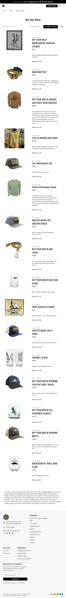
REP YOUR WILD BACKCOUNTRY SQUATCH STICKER (43, 43)
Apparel (32, 529)
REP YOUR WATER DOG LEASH (42, 250)
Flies (31, 521)
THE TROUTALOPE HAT (42, 163)
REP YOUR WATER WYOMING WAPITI (45, 434)
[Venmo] (61, 594)
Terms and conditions (24, 558)
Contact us (6, 553)
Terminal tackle (34, 526)
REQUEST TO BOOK (52, 6)
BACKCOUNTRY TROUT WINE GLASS (45, 465)
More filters (51, 26)
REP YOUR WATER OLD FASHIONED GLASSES (42, 411)
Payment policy (22, 556)
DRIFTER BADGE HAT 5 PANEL (42, 332)
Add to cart (35, 61)
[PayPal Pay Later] (58, 594)
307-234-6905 (9, 527)
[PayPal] (54, 594)
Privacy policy (22, 553)
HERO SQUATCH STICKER (43, 307)
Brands (11, 11)
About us (6, 550)
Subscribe (15, 579)
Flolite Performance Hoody (44, 187)
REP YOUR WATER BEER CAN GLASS (45, 281)
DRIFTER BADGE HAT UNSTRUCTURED (41, 222)
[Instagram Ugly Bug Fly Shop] (6, 533)
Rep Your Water (20, 11)
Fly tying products (35, 531)
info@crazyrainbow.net (13, 530)
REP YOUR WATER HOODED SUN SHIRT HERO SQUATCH (44, 101)
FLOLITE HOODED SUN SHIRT (45, 138)
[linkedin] (9, 533)
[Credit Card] (51, 594)
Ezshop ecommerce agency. (20, 595)
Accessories (33, 523)
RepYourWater (47, 492)
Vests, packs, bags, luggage (38, 518)
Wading (32, 537)
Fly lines (32, 540)
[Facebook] (4, 533)
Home (4, 11)
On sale (32, 542)
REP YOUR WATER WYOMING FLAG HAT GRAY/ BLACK (45, 382)
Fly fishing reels (35, 534)
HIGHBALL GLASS (40, 357)
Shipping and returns (24, 550)
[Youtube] (12, 533)
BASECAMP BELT (39, 72)
